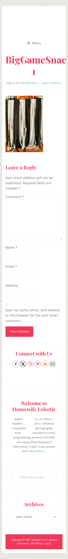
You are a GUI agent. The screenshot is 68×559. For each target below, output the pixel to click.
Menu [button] (36, 43)
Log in (47, 543)
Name (11, 247)
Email (11, 266)
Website (11, 285)
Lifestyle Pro (38, 539)
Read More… (37, 451)
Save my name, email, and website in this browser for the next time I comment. (32, 315)
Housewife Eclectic (34, 24)
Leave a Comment (51, 83)
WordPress (37, 543)
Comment (14, 196)
